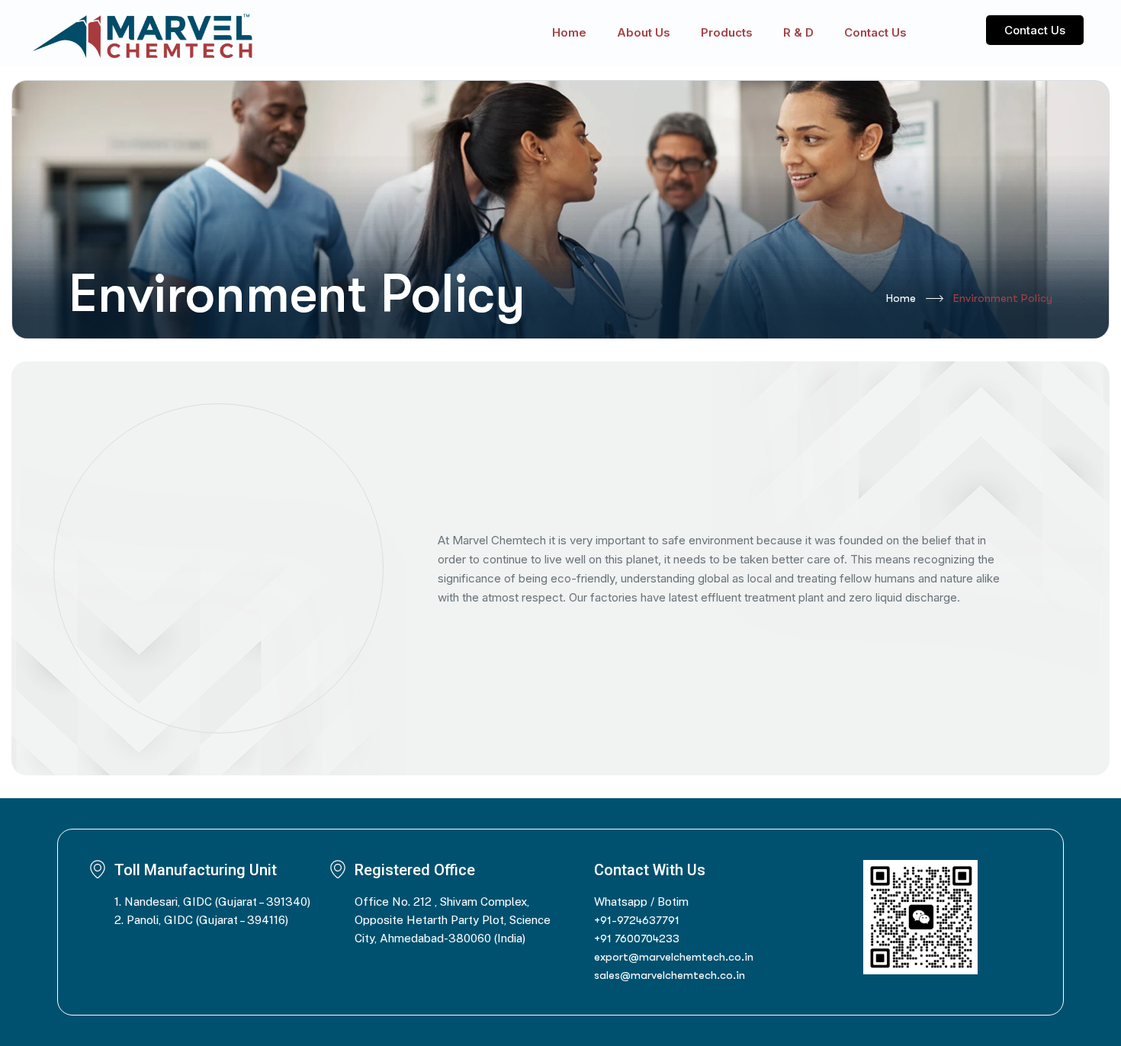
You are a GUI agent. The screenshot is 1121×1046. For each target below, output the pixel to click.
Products (727, 32)
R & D (798, 32)
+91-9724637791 (636, 920)
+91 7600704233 (636, 938)
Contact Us (875, 32)
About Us (643, 32)
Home (569, 32)
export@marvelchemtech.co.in (673, 957)
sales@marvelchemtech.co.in (669, 975)
